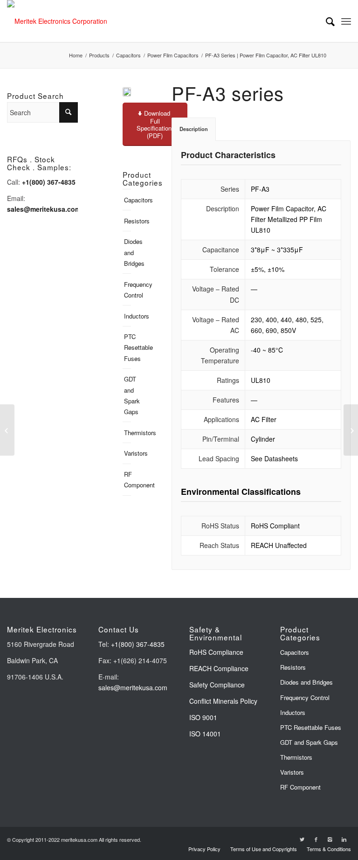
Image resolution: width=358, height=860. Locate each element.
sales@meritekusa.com (132, 687)
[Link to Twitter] (302, 839)
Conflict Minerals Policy (223, 701)
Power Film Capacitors (173, 55)
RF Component (127, 479)
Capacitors (128, 55)
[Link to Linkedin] (344, 839)
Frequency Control (127, 289)
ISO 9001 (203, 717)
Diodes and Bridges (127, 252)
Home (76, 55)
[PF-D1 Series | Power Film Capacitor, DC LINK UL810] (351, 430)
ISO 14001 (205, 733)
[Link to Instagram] (330, 839)
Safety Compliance (217, 684)
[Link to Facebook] (316, 839)
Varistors (127, 453)
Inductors (127, 316)
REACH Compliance (219, 668)
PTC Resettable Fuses (127, 347)
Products (99, 55)
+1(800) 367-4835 (138, 644)
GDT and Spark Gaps (127, 395)
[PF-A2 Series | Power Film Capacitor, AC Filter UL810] (7, 430)
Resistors (127, 220)
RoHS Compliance (216, 652)
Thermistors (127, 432)
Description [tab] (193, 128)
